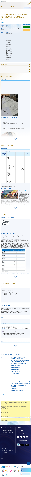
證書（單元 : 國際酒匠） (15, 373)
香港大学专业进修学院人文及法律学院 (7, 432)
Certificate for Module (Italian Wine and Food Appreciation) (19, 386)
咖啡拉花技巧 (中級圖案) (15, 367)
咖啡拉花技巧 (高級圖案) (15, 369)
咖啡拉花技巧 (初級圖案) (15, 365)
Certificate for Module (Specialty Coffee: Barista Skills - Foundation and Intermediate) (20, 361)
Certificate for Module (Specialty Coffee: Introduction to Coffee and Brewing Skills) (19, 358)
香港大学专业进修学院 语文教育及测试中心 (8, 450)
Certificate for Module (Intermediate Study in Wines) (19, 378)
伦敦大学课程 (4, 448)
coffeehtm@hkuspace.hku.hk (17, 34)
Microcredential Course (9, 23)
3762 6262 (21, 430)
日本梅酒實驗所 (14, 388)
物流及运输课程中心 (5, 452)
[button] (27, 1)
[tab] (15, 76)
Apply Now (26, 24)
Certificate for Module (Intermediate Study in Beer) (20, 375)
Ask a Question (17, 35)
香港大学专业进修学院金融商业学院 (7, 430)
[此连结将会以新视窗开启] (22, 445)
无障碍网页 (2, 458)
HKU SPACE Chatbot (26, 473)
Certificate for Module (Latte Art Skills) (18, 363)
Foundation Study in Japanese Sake (17, 390)
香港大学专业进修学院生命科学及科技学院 (8, 434)
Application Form (17, 25)
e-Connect (7, 395)
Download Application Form (11, 346)
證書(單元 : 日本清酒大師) (16, 371)
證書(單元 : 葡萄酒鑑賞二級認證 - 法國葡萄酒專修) (20, 383)
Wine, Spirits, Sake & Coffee (10, 7)
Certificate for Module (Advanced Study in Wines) (20, 381)
